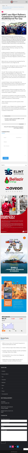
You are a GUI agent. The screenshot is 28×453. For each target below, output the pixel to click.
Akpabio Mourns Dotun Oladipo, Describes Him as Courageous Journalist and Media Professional (12, 360)
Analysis (3, 371)
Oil (2, 11)
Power (3, 391)
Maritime (3, 382)
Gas (2, 376)
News (3, 385)
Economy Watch (5, 374)
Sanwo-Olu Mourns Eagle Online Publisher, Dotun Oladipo (14, 347)
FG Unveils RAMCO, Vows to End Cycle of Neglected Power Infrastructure (13, 356)
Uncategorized (5, 393)
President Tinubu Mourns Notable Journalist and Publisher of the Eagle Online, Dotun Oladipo (14, 351)
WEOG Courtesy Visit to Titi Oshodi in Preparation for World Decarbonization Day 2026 (13, 344)
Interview (4, 379)
